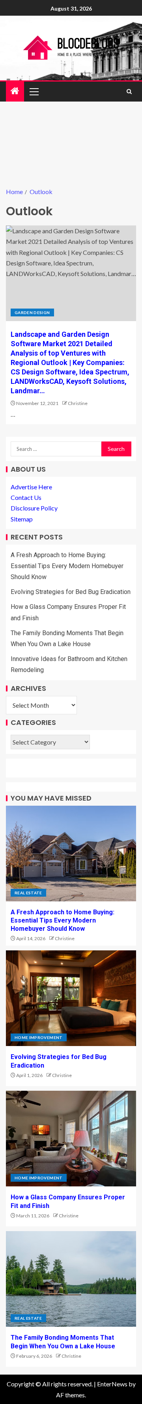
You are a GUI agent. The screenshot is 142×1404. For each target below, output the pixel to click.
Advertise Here (31, 486)
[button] (33, 91)
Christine (78, 403)
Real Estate (28, 892)
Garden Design (32, 312)
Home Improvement (39, 1037)
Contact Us (26, 497)
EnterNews (112, 1384)
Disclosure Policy (34, 508)
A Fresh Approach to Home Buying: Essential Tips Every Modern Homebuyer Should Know (67, 566)
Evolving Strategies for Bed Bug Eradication (71, 592)
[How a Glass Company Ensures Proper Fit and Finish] (71, 1138)
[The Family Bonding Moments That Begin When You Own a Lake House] (71, 1279)
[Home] (15, 91)
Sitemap (22, 519)
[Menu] (33, 91)
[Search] (129, 91)
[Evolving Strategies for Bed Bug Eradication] (71, 998)
